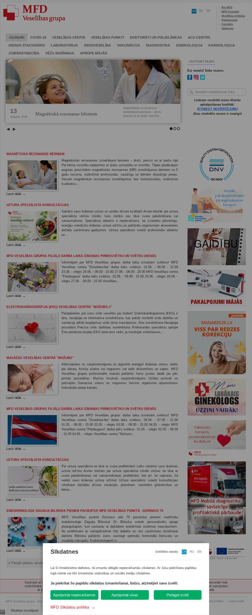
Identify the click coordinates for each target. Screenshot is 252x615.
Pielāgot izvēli (178, 595)
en (199, 551)
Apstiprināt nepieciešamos (74, 595)
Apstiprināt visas (124, 595)
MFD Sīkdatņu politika (72, 607)
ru (192, 551)
